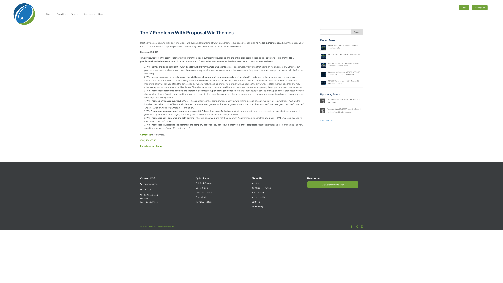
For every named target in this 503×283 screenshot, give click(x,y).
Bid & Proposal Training (261, 188)
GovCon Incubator (204, 192)
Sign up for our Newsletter (333, 184)
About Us (255, 183)
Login (464, 7)
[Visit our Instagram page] (362, 226)
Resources (88, 14)
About (48, 14)
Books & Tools (202, 188)
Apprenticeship (258, 197)
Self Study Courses (204, 183)
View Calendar (326, 120)
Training (75, 14)
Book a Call (480, 7)
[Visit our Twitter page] (357, 226)
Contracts (256, 202)
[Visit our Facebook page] (352, 226)
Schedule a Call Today (151, 146)
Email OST (146, 189)
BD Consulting (258, 192)
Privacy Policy (202, 197)
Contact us (145, 134)
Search (357, 32)
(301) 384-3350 (148, 140)
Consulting (61, 14)
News (100, 14)
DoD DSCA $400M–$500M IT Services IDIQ (343, 54)
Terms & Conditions (204, 202)
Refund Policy (257, 206)
